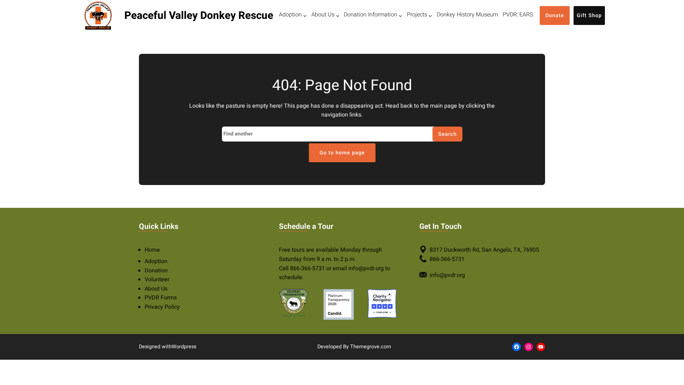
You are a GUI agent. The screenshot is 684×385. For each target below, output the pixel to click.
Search (447, 134)
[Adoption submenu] (305, 15)
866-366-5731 (307, 268)
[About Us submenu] (338, 15)
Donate (554, 15)
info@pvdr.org (366, 268)
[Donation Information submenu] (400, 15)
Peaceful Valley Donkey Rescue (198, 15)
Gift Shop (589, 15)
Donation (156, 270)
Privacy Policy (162, 307)
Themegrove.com (370, 346)
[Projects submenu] (430, 15)
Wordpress (184, 346)
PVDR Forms (161, 297)
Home (152, 250)
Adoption (156, 261)
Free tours (292, 250)
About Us (156, 288)
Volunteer (157, 279)
